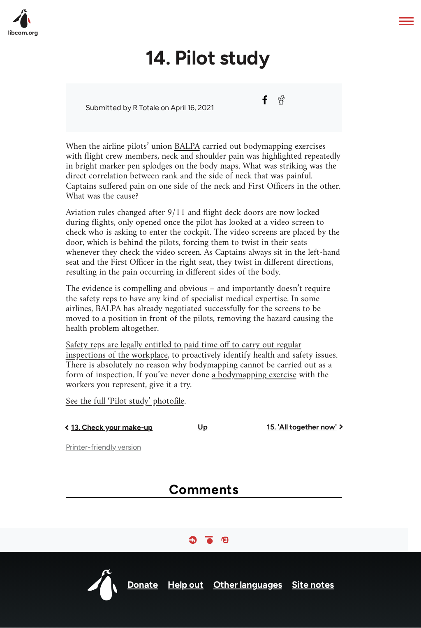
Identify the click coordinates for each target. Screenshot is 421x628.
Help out (186, 584)
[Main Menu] (403, 21)
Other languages (247, 584)
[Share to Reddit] (281, 99)
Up (203, 427)
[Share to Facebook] (264, 99)
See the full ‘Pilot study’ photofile (125, 401)
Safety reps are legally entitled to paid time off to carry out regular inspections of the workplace (183, 350)
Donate (142, 584)
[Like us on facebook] (193, 540)
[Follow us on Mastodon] (225, 540)
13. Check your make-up (112, 427)
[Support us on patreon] (209, 540)
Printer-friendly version (103, 447)
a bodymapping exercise (254, 375)
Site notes (313, 584)
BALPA (187, 147)
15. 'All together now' (302, 427)
